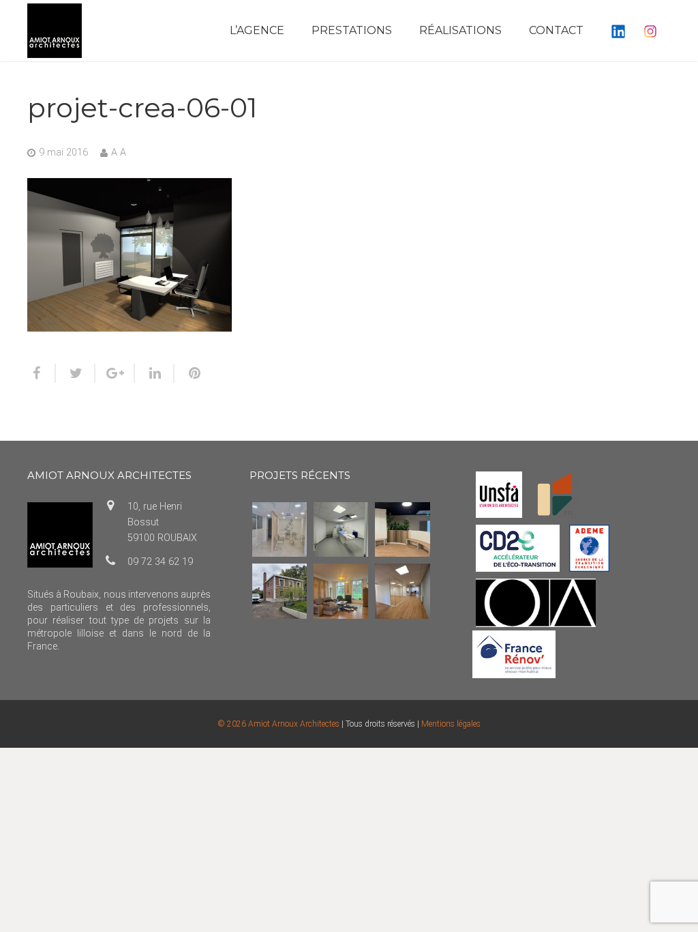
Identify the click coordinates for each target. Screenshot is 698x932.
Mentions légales (451, 724)
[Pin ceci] (188, 373)
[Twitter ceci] (75, 373)
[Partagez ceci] (41, 373)
